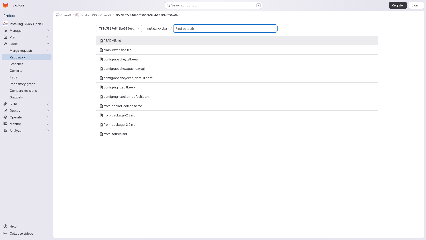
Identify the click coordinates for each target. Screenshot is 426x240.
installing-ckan (158, 28)
